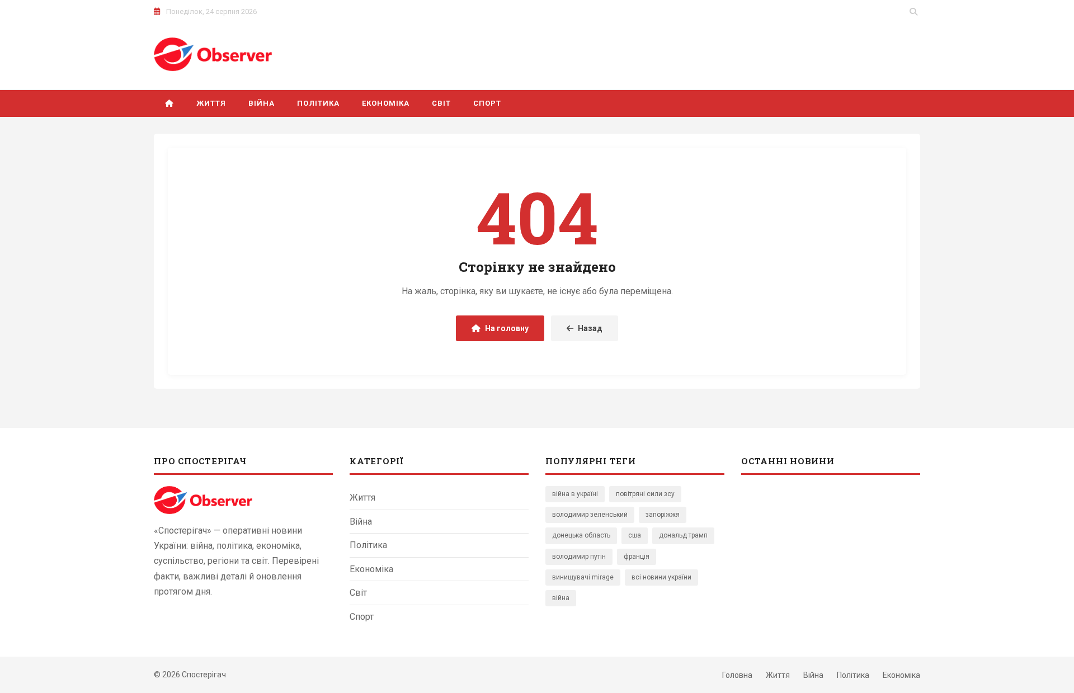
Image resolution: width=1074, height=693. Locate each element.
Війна (261, 103)
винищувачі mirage (583, 577)
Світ (441, 103)
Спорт (487, 103)
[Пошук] (913, 11)
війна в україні (575, 494)
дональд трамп (683, 535)
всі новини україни (661, 577)
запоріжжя (663, 514)
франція (636, 556)
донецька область (581, 535)
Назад (590, 328)
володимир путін (579, 556)
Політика (318, 103)
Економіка (385, 103)
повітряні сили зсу (645, 494)
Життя (211, 103)
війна (560, 598)
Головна (737, 675)
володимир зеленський (590, 514)
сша (634, 535)
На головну (507, 328)
